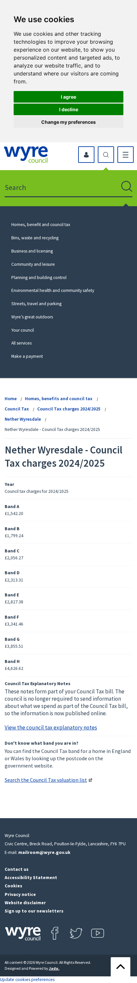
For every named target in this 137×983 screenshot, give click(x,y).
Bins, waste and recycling (35, 238)
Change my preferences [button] (68, 122)
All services (21, 343)
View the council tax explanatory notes (51, 727)
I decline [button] (68, 109)
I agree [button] (68, 97)
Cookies (13, 886)
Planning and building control (39, 277)
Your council (22, 330)
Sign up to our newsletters (34, 911)
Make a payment (27, 356)
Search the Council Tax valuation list (46, 779)
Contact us (17, 869)
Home (11, 398)
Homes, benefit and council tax (40, 224)
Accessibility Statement (31, 877)
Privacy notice (20, 894)
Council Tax (17, 409)
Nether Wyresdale (23, 419)
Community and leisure (33, 264)
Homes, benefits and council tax (58, 398)
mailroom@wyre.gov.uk (44, 852)
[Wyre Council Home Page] (26, 155)
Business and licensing (32, 251)
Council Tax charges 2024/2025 (68, 409)
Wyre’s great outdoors (32, 317)
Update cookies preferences (27, 979)
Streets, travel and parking (36, 303)
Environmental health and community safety (52, 290)
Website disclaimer (25, 903)
